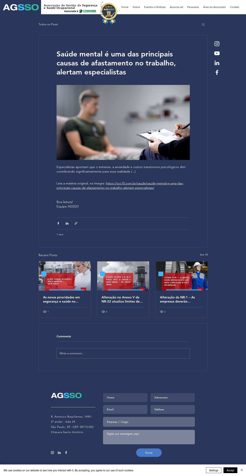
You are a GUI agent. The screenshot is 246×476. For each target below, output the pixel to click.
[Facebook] (217, 72)
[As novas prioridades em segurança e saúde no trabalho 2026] (65, 276)
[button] (203, 24)
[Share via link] (76, 223)
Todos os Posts (48, 24)
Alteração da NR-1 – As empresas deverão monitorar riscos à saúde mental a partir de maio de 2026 (180, 299)
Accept (230, 470)
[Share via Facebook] (58, 223)
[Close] (242, 470)
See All (204, 254)
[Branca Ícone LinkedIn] (217, 63)
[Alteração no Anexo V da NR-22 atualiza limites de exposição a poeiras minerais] (123, 276)
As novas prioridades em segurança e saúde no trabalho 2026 (61, 299)
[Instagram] (217, 43)
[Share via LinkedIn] (67, 223)
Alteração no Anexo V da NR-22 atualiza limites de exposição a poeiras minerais (121, 299)
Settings (213, 470)
